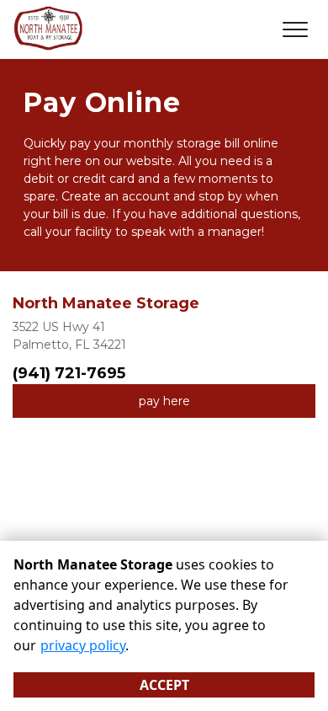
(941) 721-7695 (69, 373)
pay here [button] (164, 401)
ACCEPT (164, 685)
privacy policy (82, 645)
